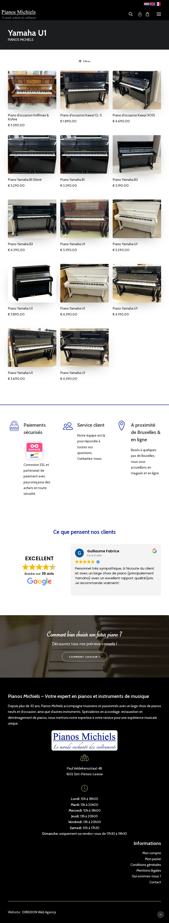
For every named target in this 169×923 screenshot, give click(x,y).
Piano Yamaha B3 (125, 180)
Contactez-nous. (89, 459)
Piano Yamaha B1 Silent (25, 180)
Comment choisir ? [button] (84, 656)
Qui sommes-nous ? (146, 876)
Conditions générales (145, 865)
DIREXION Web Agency (39, 912)
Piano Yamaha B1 (72, 180)
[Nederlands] (147, 3)
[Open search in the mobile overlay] (128, 14)
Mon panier (153, 859)
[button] (159, 14)
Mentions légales (148, 871)
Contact (155, 882)
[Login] (137, 14)
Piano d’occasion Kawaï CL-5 (81, 115)
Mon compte (151, 853)
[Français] (158, 3)
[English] (152, 3)
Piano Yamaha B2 (20, 244)
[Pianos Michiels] (19, 14)
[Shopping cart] (145, 14)
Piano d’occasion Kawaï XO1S (134, 115)
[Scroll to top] (160, 914)
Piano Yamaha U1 (72, 244)
